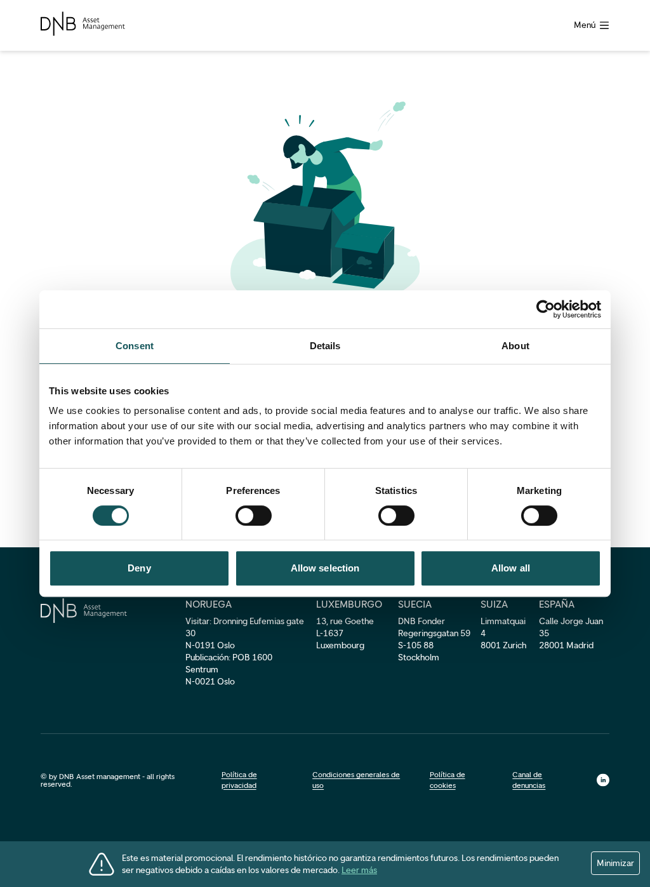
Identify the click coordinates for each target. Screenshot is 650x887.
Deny (139, 568)
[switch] (253, 515)
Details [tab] (325, 345)
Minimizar (615, 863)
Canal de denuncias (528, 779)
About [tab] (515, 345)
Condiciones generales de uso (356, 779)
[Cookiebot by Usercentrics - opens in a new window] (545, 309)
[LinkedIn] (603, 780)
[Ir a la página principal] (83, 23)
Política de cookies (447, 779)
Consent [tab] (135, 345)
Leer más (359, 870)
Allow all (510, 568)
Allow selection (325, 568)
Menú (584, 25)
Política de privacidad (239, 779)
